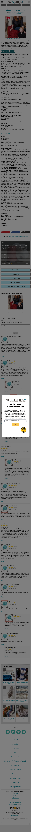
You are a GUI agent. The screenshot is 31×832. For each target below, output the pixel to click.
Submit (15, 424)
